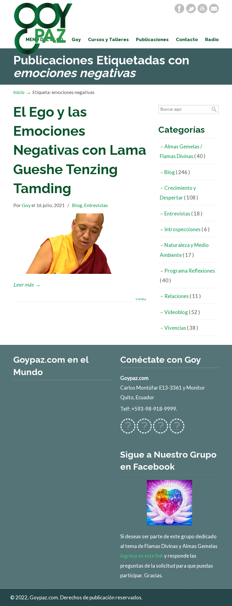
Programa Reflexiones (187, 275)
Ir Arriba (141, 299)
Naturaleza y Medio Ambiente (184, 250)
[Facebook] (179, 8)
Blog (77, 205)
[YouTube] (202, 8)
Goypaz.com (43, 28)
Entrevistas (96, 205)
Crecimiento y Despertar (179, 193)
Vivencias (181, 328)
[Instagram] (160, 429)
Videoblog (182, 312)
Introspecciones (187, 229)
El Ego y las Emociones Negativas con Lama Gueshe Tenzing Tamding (79, 150)
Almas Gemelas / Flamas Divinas (182, 151)
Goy (26, 205)
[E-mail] (214, 8)
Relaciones (182, 296)
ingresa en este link (141, 556)
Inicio (18, 92)
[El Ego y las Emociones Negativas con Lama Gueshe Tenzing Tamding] (79, 272)
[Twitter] (191, 8)
